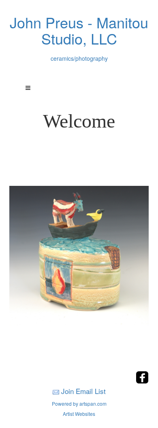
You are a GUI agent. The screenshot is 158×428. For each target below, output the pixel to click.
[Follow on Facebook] (142, 381)
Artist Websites (79, 413)
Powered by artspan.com (79, 403)
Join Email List (83, 391)
